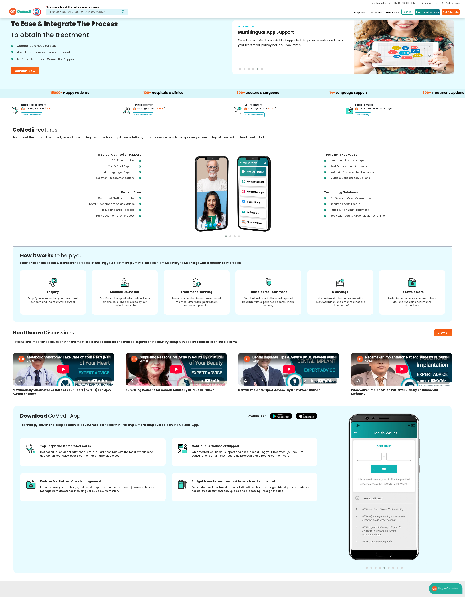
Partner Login (452, 3)
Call (405, 3)
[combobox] (431, 3)
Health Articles (379, 3)
